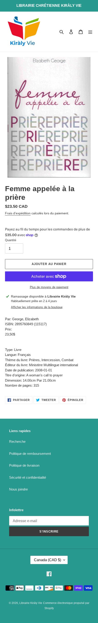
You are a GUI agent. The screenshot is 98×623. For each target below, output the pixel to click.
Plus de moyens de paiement (49, 287)
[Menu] (90, 32)
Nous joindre (18, 489)
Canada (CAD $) (47, 560)
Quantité (10, 240)
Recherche (17, 441)
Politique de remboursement (30, 453)
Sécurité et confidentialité (27, 477)
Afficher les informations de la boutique (36, 307)
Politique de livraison (24, 465)
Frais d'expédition (18, 213)
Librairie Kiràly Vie (30, 603)
